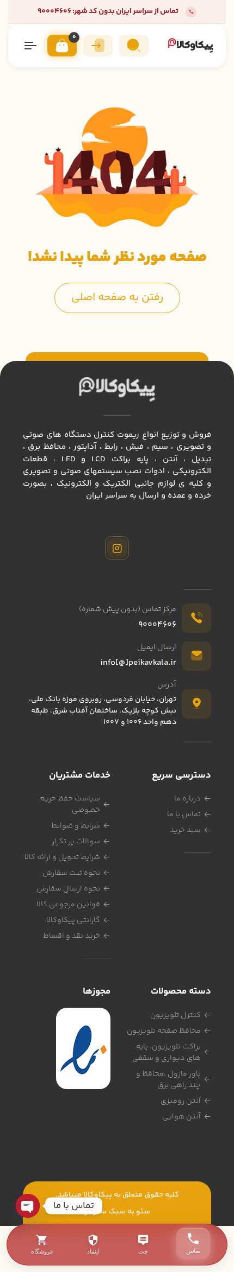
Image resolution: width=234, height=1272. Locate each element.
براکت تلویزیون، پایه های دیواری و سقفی (166, 1052)
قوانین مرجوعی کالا (68, 905)
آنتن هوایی (181, 1117)
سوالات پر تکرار (76, 842)
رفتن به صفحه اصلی (117, 297)
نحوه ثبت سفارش (71, 873)
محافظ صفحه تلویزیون (164, 1031)
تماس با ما (184, 815)
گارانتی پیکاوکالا (73, 920)
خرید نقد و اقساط (71, 936)
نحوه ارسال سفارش (68, 889)
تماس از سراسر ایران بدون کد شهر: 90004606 (108, 11)
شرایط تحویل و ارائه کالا (62, 857)
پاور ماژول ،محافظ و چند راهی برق (168, 1079)
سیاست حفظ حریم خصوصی (69, 804)
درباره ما (187, 799)
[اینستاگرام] (117, 548)
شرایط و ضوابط (75, 826)
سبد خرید (185, 830)
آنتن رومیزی (181, 1101)
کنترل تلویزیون (175, 1015)
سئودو (95, 1212)
